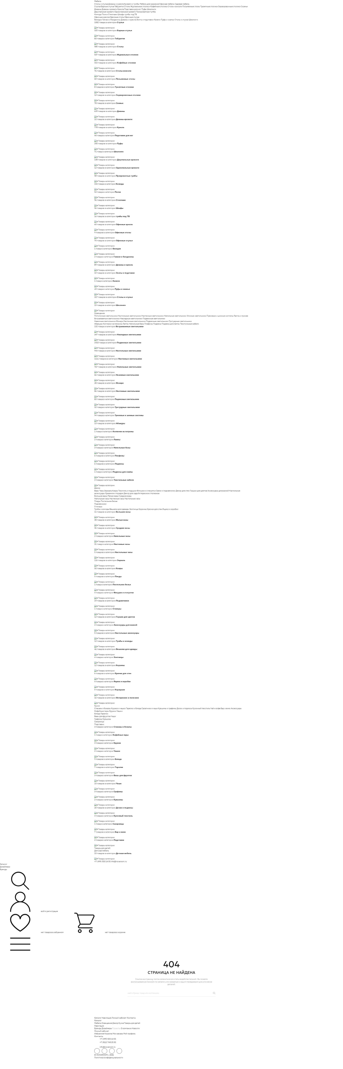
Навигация (106, 1018)
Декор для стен (183, 490)
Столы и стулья (101, 4)
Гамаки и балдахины (111, 19)
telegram (97, 1051)
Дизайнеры (5, 866)
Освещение (99, 313)
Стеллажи (112, 14)
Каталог (3, 864)
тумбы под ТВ (131, 14)
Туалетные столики (209, 6)
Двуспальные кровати (104, 12)
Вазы (96, 490)
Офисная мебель (166, 4)
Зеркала (108, 490)
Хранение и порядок (114, 493)
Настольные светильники (129, 316)
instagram (112, 1051)
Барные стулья (107, 6)
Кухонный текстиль (201, 708)
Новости (136, 1028)
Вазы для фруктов (102, 716)
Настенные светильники (153, 316)
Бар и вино (225, 708)
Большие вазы (100, 496)
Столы (127, 6)
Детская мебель (101, 850)
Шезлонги (151, 9)
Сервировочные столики (229, 6)
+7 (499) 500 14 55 (102, 861)
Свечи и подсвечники (165, 490)
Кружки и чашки (118, 708)
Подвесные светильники (154, 318)
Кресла (120, 9)
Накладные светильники (131, 318)
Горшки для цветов (198, 490)
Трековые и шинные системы (220, 316)
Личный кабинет (119, 1018)
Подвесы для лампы (171, 324)
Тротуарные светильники (180, 321)
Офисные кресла (101, 17)
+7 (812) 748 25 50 (108, 1042)
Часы (101, 490)
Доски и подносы (184, 708)
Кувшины (107, 719)
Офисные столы (117, 17)
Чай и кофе (215, 708)
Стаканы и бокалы (102, 708)
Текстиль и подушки (127, 490)
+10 (99, 25)
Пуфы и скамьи (167, 19)
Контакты (131, 1018)
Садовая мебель (182, 4)
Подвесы (157, 324)
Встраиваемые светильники (107, 318)
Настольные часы (132, 498)
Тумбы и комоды (101, 509)
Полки (105, 14)
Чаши (113, 716)
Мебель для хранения (149, 4)
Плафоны (148, 324)
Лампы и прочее (241, 316)
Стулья (97, 6)
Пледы (97, 501)
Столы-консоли (175, 6)
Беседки (98, 19)
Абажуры (98, 324)
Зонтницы (133, 509)
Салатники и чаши (150, 708)
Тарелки (104, 713)
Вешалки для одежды (119, 509)
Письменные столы (191, 6)
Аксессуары (236, 708)
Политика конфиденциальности (108, 1057)
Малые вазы (113, 496)
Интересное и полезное (148, 493)
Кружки (112, 711)
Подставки (99, 724)
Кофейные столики (159, 6)
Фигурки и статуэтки (146, 490)
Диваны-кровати (109, 9)
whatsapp (104, 1051)
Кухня (97, 706)
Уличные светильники (197, 316)
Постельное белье (109, 501)
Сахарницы (99, 721)
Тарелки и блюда (133, 708)
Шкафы (121, 14)
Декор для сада (130, 493)
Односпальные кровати (125, 12)
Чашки (120, 711)
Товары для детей (102, 848)
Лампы (126, 324)
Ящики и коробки (170, 509)
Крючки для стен (154, 509)
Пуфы (144, 9)
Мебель (97, 1)
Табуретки (119, 6)
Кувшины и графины (167, 708)
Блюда (97, 713)
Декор (97, 488)
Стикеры (98, 506)
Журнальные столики (140, 6)
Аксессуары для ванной (218, 490)
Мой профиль (129, 1033)
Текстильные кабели (189, 324)
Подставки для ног (132, 9)
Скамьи (244, 6)
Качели (157, 19)
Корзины (143, 509)
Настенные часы (117, 498)
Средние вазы (125, 496)
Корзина (108, 1033)
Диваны (97, 9)
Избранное (99, 1033)
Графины (98, 719)
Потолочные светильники (106, 316)
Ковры (115, 490)
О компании (126, 1028)
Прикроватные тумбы (146, 12)
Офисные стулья (132, 17)
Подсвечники (100, 504)
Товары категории (106, 28)
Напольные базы (136, 324)
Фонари (119, 321)
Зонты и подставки (145, 19)
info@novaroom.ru (119, 861)
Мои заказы (118, 1033)
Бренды (3, 869)
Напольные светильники (175, 316)
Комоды (98, 14)
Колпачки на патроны (112, 324)
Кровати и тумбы (131, 4)
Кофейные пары (101, 711)
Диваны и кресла (116, 4)
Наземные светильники (105, 321)
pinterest (119, 1051)
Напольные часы (101, 498)
